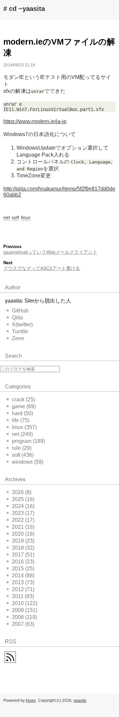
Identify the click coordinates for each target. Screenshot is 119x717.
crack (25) (23, 399)
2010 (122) (24, 603)
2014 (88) (23, 575)
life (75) (20, 420)
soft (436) (23, 455)
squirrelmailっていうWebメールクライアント (50, 252)
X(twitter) (22, 324)
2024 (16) (23, 506)
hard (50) (22, 413)
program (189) (28, 441)
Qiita (17, 317)
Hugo (31, 700)
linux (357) (24, 427)
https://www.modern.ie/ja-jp (34, 121)
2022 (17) (23, 520)
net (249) (22, 434)
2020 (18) (23, 534)
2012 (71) (23, 589)
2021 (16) (23, 527)
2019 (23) (23, 541)
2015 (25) (23, 568)
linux (25, 217)
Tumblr (20, 331)
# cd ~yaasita (24, 8)
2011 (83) (23, 596)
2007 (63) (23, 624)
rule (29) (21, 448)
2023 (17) (23, 513)
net (6, 217)
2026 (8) (21, 492)
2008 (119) (24, 617)
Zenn (18, 338)
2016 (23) (23, 561)
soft (15, 217)
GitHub (20, 310)
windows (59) (27, 462)
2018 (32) (23, 548)
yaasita (79, 700)
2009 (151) (24, 610)
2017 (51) (23, 554)
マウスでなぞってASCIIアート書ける (41, 268)
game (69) (24, 406)
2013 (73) (23, 582)
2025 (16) (23, 499)
